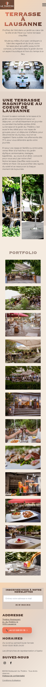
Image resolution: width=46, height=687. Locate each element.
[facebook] (10, 663)
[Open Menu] (44, 5)
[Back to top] (40, 681)
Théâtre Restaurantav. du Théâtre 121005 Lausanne (11, 621)
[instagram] (4, 663)
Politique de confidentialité (13, 676)
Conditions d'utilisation (11, 680)
